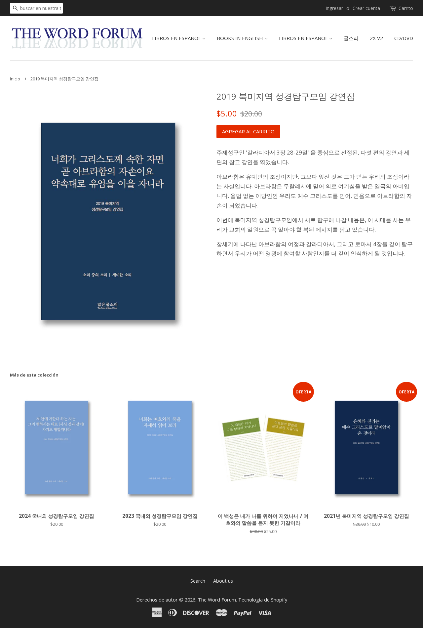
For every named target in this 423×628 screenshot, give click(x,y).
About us (223, 581)
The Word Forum (217, 600)
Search (197, 581)
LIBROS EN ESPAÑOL (304, 38)
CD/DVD (403, 38)
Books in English (240, 38)
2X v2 (376, 38)
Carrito (406, 8)
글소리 (351, 38)
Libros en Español (177, 38)
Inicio (15, 79)
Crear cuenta (366, 8)
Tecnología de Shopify (262, 600)
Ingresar (334, 8)
